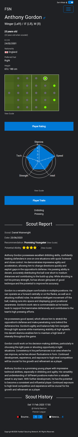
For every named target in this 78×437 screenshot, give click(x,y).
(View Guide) (52, 243)
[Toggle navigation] (68, 9)
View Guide (9, 114)
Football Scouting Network (28, 432)
